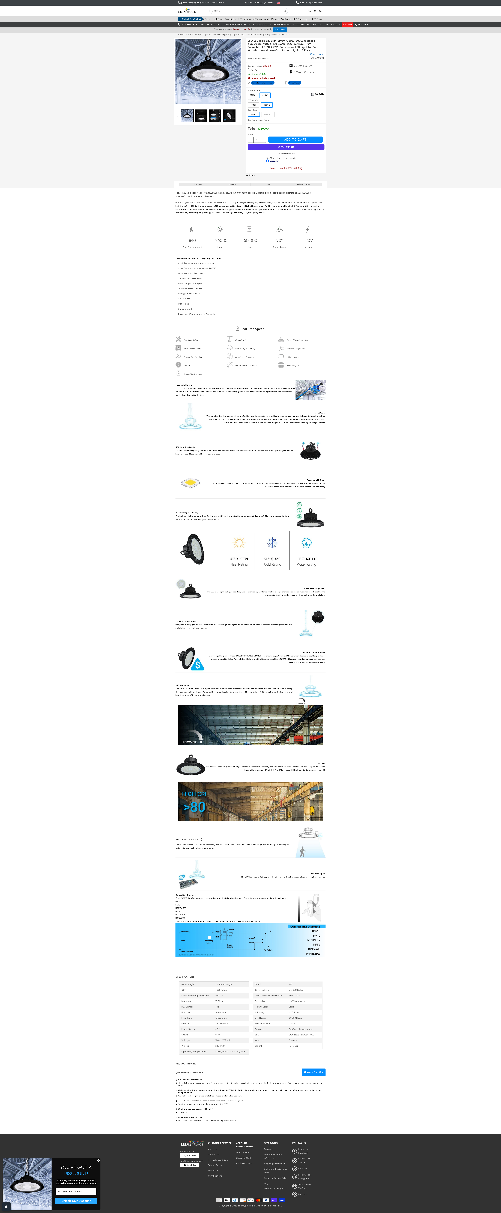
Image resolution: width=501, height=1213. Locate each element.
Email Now (191, 1165)
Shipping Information (275, 1163)
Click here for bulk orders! (261, 78)
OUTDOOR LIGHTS (282, 25)
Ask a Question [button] (315, 1072)
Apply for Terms (258, 58)
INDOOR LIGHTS (260, 25)
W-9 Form (213, 1170)
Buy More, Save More (258, 120)
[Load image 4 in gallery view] (229, 115)
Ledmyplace (244, 1206)
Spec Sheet (294, 83)
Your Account (243, 1152)
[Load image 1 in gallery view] (187, 115)
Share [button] (252, 175)
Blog (266, 1183)
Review (232, 184)
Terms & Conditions (218, 1160)
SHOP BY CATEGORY (210, 25)
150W (252, 95)
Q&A (268, 184)
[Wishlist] (309, 11)
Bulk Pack (347, 25)
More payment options (286, 153)
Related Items (303, 184)
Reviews (268, 1149)
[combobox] (249, 11)
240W (265, 95)
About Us (212, 1149)
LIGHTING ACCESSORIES (309, 25)
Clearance (361, 24)
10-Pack (268, 114)
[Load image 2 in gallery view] (201, 115)
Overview (197, 184)
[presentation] (208, 72)
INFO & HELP (331, 25)
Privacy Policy (215, 1165)
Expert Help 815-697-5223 (285, 168)
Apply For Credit (244, 1163)
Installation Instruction (262, 83)
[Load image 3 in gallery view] (215, 115)
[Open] (6, 1206)
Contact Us (214, 1154)
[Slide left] (177, 116)
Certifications (215, 1176)
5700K (253, 105)
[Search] (285, 11)
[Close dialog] (98, 1160)
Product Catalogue (274, 1188)
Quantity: (251, 134)
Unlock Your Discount (76, 1201)
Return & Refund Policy (276, 1178)
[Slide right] (239, 116)
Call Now (191, 1155)
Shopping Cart (243, 1158)
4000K (267, 105)
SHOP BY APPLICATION (236, 25)
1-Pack (253, 114)
